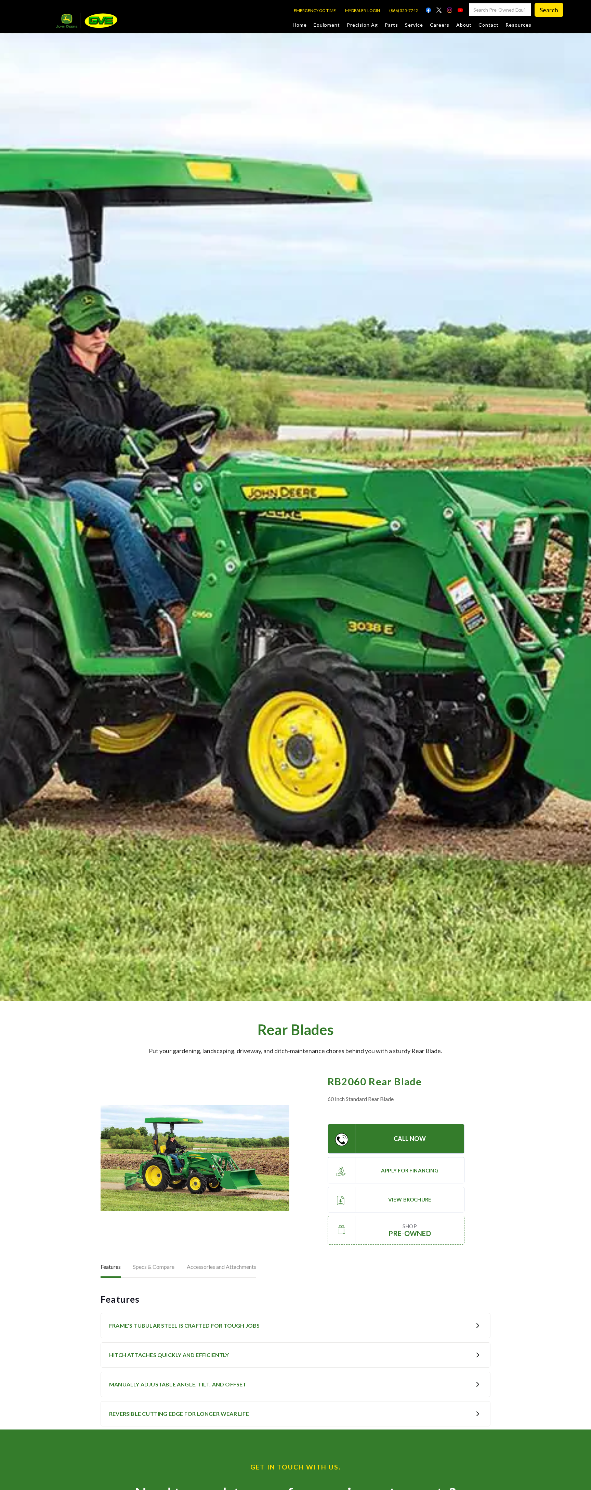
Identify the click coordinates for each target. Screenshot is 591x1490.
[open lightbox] (195, 1158)
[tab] (111, 1267)
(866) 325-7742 (403, 10)
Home (300, 25)
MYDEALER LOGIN (362, 10)
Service (414, 25)
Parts (391, 25)
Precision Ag (362, 25)
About (464, 25)
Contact (488, 25)
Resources (518, 25)
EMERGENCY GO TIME (315, 10)
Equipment (327, 25)
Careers (439, 25)
